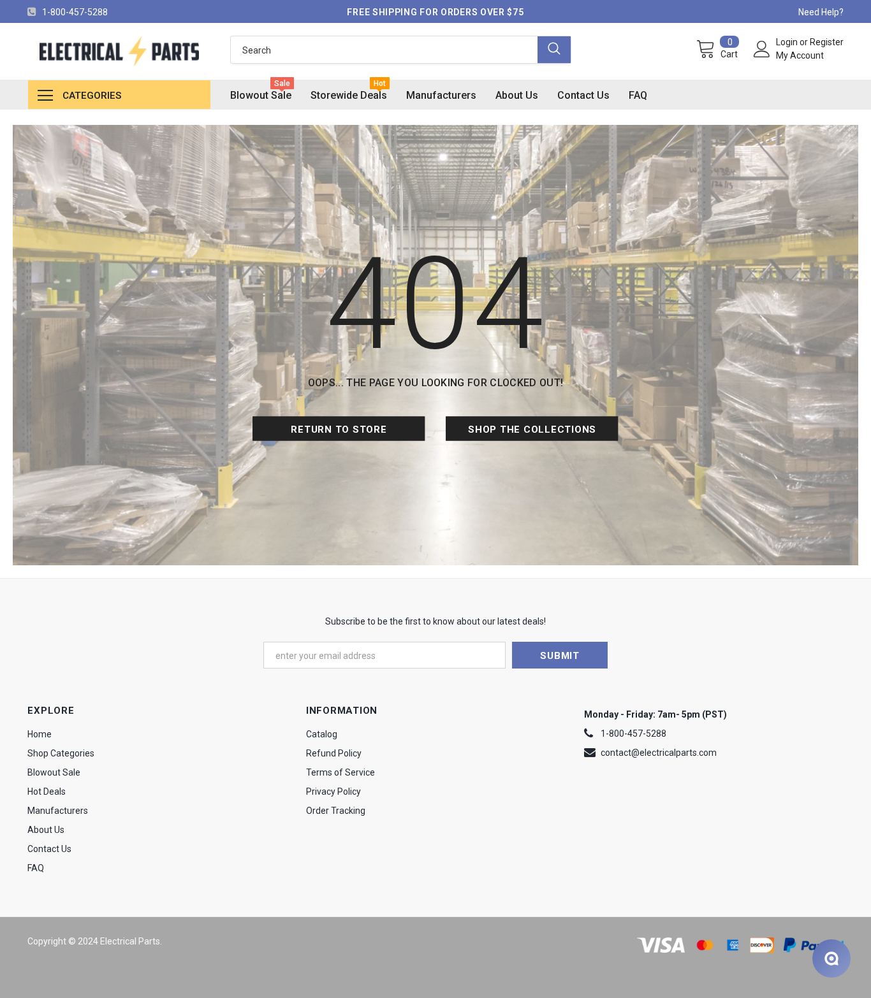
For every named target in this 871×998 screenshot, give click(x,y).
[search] (384, 49)
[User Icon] (762, 49)
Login (788, 42)
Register (827, 42)
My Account (800, 55)
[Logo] (118, 51)
